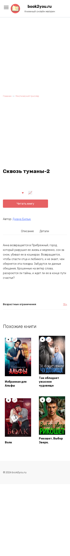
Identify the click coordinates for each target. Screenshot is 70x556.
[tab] (28, 231)
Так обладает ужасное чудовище (49, 381)
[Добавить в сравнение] (30, 192)
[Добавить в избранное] (22, 192)
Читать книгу (25, 203)
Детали (44, 231)
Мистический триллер (27, 96)
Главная (7, 96)
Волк (8, 442)
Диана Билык (22, 219)
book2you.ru (40, 6)
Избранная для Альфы (15, 383)
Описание (27, 231)
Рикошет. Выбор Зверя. (51, 440)
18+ (65, 304)
